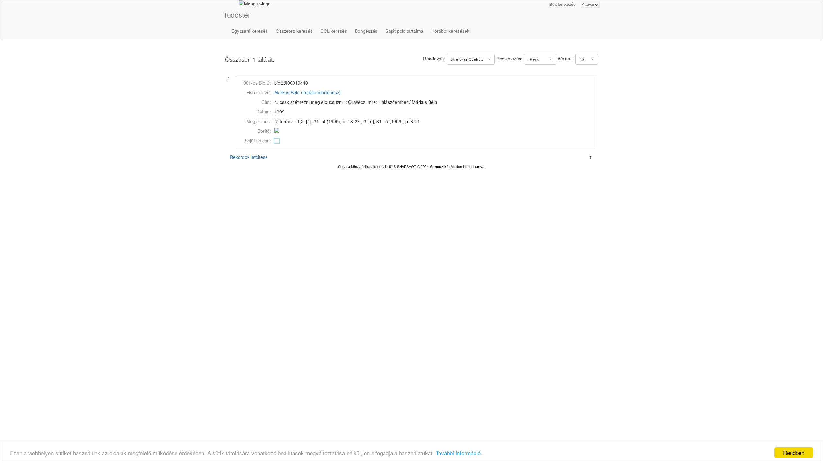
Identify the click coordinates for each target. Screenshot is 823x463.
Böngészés (366, 31)
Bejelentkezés (562, 4)
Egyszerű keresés (249, 31)
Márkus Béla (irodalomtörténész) (307, 92)
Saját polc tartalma (404, 31)
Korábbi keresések (450, 31)
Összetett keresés (294, 31)
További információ (458, 453)
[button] (586, 59)
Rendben (793, 453)
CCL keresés (334, 31)
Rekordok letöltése (249, 157)
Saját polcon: (258, 140)
